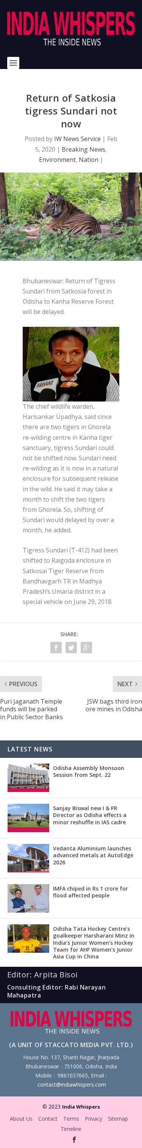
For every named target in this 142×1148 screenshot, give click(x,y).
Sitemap (118, 1118)
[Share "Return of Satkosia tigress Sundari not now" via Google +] (86, 647)
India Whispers (81, 1106)
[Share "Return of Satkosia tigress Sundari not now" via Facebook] (56, 647)
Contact (48, 1118)
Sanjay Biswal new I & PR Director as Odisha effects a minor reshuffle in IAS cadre (89, 815)
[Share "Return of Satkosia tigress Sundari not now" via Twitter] (71, 647)
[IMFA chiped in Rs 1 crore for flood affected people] (28, 898)
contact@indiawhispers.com (71, 1084)
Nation (88, 159)
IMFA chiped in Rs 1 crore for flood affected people (90, 892)
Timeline (71, 1128)
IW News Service (77, 139)
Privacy (93, 1118)
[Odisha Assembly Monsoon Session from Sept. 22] (28, 778)
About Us (21, 1118)
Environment (57, 159)
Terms (71, 1118)
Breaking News (83, 149)
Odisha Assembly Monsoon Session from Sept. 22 (88, 771)
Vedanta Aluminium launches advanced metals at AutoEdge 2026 (93, 855)
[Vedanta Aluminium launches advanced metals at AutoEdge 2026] (28, 858)
